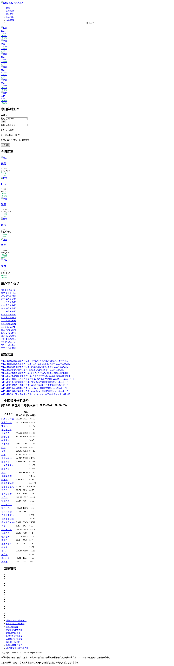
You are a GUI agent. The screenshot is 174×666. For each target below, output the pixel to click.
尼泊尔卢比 (6, 505)
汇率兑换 (10, 11)
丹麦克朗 (5, 444)
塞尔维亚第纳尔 (8, 522)
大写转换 (10, 20)
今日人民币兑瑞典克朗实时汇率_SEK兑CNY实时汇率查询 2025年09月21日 (34, 373)
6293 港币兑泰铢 (8, 317)
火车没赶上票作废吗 (15, 624)
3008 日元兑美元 (8, 348)
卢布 (3, 526)
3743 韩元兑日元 (8, 314)
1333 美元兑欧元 (8, 299)
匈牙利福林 (6, 458)
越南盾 (4, 554)
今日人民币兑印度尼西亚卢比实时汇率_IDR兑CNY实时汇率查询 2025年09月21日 (37, 379)
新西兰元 (5, 508)
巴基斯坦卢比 (7, 515)
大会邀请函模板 (13, 633)
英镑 (3, 451)
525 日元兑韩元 (8, 345)
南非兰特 (5, 558)
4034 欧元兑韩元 (8, 296)
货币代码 (10, 17)
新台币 (4, 547)
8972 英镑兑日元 (8, 321)
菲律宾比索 (6, 512)
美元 (3, 551)
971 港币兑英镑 (8, 290)
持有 (3, 118)
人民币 (4, 562)
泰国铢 (4, 540)
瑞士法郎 (5, 437)
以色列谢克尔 (7, 465)
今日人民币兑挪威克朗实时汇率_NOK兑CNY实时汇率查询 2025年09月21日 (35, 361)
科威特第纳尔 (7, 483)
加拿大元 (5, 433)
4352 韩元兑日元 (8, 324)
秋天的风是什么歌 (14, 630)
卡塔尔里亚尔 (7, 519)
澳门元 (4, 490)
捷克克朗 (5, 440)
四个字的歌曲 (12, 627)
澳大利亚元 (6, 422)
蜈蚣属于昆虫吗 (13, 642)
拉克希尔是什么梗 (14, 636)
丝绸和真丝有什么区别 (16, 620)
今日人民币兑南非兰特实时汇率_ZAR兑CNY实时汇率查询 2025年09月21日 (34, 367)
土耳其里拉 (6, 544)
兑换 (3, 125)
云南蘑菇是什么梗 (14, 639)
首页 (8, 8)
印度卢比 (5, 469)
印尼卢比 (5, 462)
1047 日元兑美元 (8, 333)
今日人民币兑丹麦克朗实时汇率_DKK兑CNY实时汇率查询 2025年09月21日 (35, 382)
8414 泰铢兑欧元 (8, 339)
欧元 (3, 447)
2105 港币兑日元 (8, 293)
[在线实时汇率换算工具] (12, 3)
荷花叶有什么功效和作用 (17, 648)
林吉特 (4, 497)
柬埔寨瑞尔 (6, 476)
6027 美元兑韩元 (8, 311)
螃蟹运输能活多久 (14, 645)
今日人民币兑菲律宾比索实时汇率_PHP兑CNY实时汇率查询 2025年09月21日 (35, 376)
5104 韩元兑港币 (8, 336)
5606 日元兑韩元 (8, 302)
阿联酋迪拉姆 (7, 419)
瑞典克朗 (5, 533)
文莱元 (4, 426)
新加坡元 (5, 537)
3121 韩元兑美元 (8, 308)
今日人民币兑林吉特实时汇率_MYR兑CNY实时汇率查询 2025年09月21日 (34, 388)
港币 (3, 455)
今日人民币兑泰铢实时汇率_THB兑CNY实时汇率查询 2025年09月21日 (32, 370)
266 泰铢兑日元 (8, 327)
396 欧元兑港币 (8, 342)
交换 (3, 122)
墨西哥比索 (6, 494)
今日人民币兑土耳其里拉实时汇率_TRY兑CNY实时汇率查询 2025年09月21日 (35, 364)
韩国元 (4, 480)
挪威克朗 (5, 501)
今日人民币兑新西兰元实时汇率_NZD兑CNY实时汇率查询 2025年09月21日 (34, 385)
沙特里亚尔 (6, 530)
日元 (3, 472)
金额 (3, 115)
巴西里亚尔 (6, 430)
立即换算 (5, 145)
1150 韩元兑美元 (8, 330)
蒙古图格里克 (7, 487)
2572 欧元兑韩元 (8, 305)
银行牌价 (10, 14)
